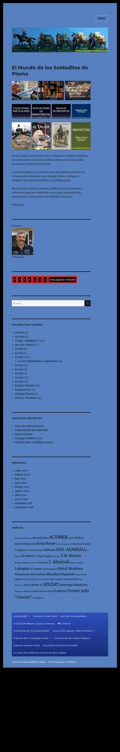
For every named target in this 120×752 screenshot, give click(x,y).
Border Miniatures (63, 544)
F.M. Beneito (71, 556)
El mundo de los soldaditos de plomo (29, 662)
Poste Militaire (43, 579)
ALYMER (58, 537)
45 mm (19, 352)
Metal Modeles (70, 568)
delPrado (50, 550)
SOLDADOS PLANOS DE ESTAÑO (60, 645)
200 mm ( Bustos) (25, 344)
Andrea (79, 537)
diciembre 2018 (23, 503)
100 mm (19, 332)
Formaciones (22, 389)
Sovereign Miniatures (74, 585)
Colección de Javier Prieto (26, 645)
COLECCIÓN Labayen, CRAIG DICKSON (72, 631)
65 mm (19, 369)
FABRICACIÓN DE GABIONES (31, 430)
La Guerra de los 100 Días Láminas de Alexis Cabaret (39, 652)
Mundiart (53, 574)
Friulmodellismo (22, 563)
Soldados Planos (24, 393)
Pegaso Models (30, 579)
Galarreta (34, 563)
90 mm (19, 381)
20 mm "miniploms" (27, 340)
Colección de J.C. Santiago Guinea (30, 638)
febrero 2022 (22, 474)
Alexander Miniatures (23, 538)
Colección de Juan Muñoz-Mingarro (72, 638)
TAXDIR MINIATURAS (41, 591)
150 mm (19, 336)
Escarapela (56, 556)
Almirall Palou (40, 537)
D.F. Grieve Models (34, 550)
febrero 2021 (22, 486)
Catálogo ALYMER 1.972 (28, 438)
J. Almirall (59, 561)
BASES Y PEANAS (25, 385)
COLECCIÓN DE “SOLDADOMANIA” (31, 631)
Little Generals (49, 569)
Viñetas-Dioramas (25, 397)
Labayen (22, 568)
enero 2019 (21, 499)
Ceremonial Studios (80, 544)
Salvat (27, 585)
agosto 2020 (22, 490)
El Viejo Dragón (43, 556)
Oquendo (68, 574)
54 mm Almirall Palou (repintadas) (38, 361)
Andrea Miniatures (25, 543)
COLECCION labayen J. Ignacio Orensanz (34, 623)
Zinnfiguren (38, 598)
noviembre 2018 (24, 507)
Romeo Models (71, 579)
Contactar (66, 623)
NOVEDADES (20, 616)
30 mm (19, 348)
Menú (102, 18)
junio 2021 (21, 482)
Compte (19, 550)
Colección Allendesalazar (29, 426)
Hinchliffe (43, 562)
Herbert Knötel (23, 434)
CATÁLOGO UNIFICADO (45, 616)
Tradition (59, 591)
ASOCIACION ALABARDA (73, 616)
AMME (71, 538)
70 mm (19, 373)
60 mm (19, 365)
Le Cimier (35, 568)
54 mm (19, 356)
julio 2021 (20, 478)
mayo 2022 (21, 470)
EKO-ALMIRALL (71, 549)
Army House (45, 544)
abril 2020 (20, 495)
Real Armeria (56, 579)
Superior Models (22, 591)
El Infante (28, 556)
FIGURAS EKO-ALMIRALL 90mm (34, 442)
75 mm (19, 377)
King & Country (76, 563)
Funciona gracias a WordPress (62, 662)
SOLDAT (51, 584)
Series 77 (37, 585)
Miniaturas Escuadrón (30, 574)
